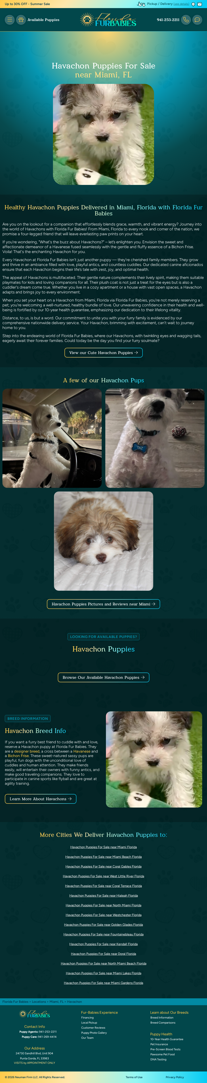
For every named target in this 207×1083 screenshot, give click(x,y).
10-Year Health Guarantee (166, 1039)
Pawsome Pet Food (162, 1054)
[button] (193, 4)
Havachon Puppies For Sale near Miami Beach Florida (103, 857)
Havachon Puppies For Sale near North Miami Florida (103, 905)
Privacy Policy (175, 1077)
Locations (39, 1002)
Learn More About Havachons (38, 798)
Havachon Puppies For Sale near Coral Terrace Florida (103, 886)
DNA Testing (158, 1059)
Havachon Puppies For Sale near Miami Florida (103, 847)
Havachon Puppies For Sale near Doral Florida (103, 954)
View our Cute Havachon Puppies (101, 352)
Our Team (87, 1038)
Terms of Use (134, 1077)
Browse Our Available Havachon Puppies (101, 677)
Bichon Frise (18, 755)
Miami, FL (57, 1002)
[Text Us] (197, 20)
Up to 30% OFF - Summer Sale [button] (27, 4)
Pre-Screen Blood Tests (165, 1049)
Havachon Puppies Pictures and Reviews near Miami (102, 604)
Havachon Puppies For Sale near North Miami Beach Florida (103, 963)
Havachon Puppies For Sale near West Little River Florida (103, 876)
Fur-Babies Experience (99, 1012)
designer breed (26, 751)
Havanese (81, 751)
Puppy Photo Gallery (94, 1032)
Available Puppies (43, 20)
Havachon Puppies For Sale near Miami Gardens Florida (103, 983)
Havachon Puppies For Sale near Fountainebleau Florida (103, 934)
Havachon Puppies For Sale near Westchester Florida (104, 915)
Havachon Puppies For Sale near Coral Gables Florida (103, 866)
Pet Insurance (159, 1044)
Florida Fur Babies (15, 1002)
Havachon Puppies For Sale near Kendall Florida (103, 944)
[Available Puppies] (21, 20)
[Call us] (186, 20)
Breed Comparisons (162, 1022)
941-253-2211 (168, 20)
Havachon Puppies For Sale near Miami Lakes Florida (103, 973)
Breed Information (161, 1017)
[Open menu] (10, 20)
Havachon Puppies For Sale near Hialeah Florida (103, 895)
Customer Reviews (93, 1027)
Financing (87, 1017)
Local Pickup (89, 1022)
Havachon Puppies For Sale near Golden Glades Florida (103, 925)
